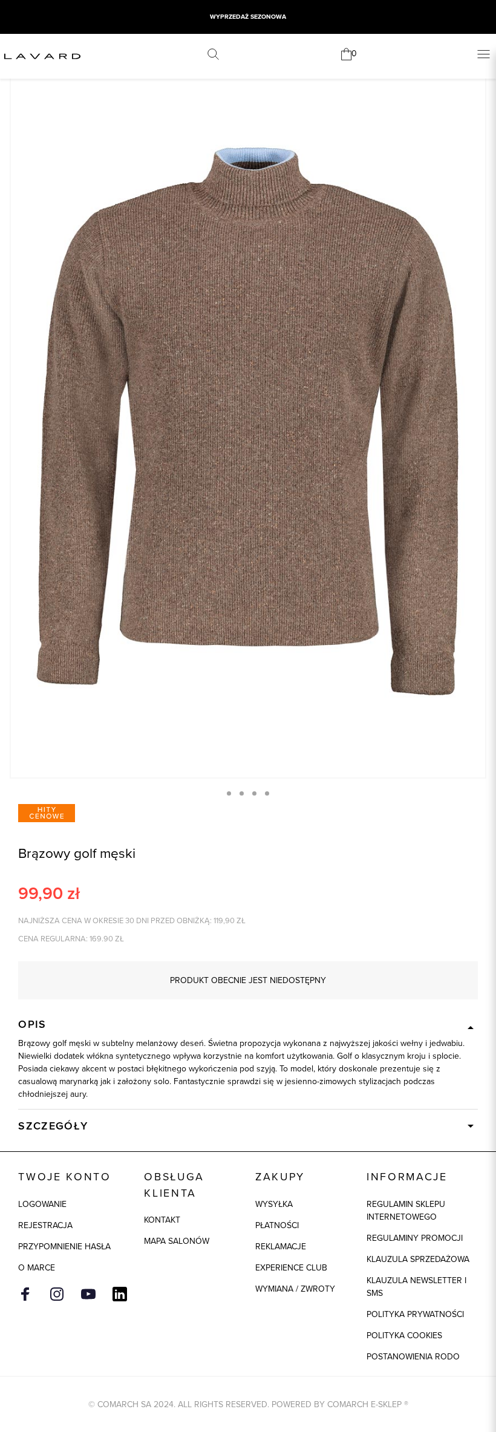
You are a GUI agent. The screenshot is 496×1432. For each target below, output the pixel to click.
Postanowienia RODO (413, 1356)
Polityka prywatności (415, 1314)
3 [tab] (254, 793)
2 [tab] (242, 793)
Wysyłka (274, 1204)
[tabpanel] (248, 421)
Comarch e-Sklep (364, 1404)
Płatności (277, 1225)
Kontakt (162, 1220)
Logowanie (42, 1204)
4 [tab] (267, 793)
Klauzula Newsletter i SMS (416, 1287)
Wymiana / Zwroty (295, 1289)
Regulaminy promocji (415, 1238)
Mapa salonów (176, 1241)
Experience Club (291, 1267)
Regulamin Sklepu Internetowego (406, 1210)
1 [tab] (229, 793)
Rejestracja (45, 1225)
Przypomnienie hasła (64, 1246)
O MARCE (36, 1267)
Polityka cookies (404, 1335)
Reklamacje (280, 1246)
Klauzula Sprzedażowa (418, 1259)
